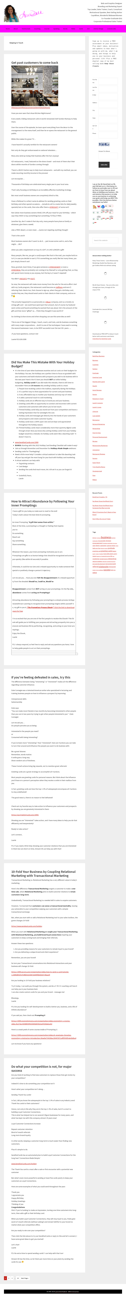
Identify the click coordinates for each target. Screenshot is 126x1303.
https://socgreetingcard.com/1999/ (25, 815)
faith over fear (96, 548)
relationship (103, 566)
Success (95, 458)
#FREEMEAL (16, 270)
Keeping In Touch (98, 399)
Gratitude (96, 373)
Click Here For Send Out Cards (102, 339)
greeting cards (106, 551)
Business (95, 360)
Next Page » (25, 1278)
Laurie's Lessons (98, 403)
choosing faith (101, 541)
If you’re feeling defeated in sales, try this (40, 677)
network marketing (97, 561)
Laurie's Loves (97, 407)
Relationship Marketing (100, 445)
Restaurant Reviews (99, 454)
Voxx (94, 475)
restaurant (112, 567)
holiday (97, 554)
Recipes (95, 441)
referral (95, 566)
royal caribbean (99, 570)
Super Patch (96, 463)
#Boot (48, 302)
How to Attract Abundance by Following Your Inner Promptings (42, 503)
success (107, 569)
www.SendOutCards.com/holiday (24, 1163)
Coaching (95, 365)
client (94, 545)
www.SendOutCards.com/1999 (26, 442)
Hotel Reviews (97, 390)
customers (109, 545)
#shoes (41, 107)
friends (102, 548)
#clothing (35, 107)
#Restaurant (16, 107)
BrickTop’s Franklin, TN (100, 497)
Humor (95, 394)
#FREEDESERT (55, 267)
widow (95, 573)
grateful (105, 548)
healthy (94, 554)
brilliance (99, 537)
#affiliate (59, 287)
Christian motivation (108, 543)
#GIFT (32, 278)
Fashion (95, 369)
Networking (96, 428)
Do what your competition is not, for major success (41, 1068)
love (113, 556)
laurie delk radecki (108, 554)
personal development (99, 564)
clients (97, 545)
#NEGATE (23, 278)
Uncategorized (97, 471)
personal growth (110, 564)
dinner (113, 545)
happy (114, 551)
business (106, 537)
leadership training (105, 556)
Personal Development (100, 437)
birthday (95, 537)
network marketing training (108, 561)
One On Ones (97, 433)
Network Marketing (99, 424)
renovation (96, 450)
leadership (99, 556)
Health (95, 386)
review (94, 570)
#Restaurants (26, 107)
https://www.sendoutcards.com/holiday (26, 926)
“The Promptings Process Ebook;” (40, 607)
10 (18, 1278)
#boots (47, 107)
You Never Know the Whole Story (103, 501)
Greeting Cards (97, 377)
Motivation (96, 420)
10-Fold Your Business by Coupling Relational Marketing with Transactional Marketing (43, 874)
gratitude (111, 548)
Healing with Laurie (99, 382)
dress (117, 545)
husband (101, 554)
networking (112, 559)
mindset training (103, 559)
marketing (96, 559)
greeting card (97, 551)
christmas (115, 543)
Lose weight (96, 416)
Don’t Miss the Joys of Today (102, 519)
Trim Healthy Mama (99, 467)
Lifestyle (95, 411)
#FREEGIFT (54, 207)
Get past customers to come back (34, 62)
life (111, 556)
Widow (95, 480)
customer (103, 546)
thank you (112, 570)
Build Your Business (99, 356)
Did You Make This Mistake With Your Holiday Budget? (42, 364)
